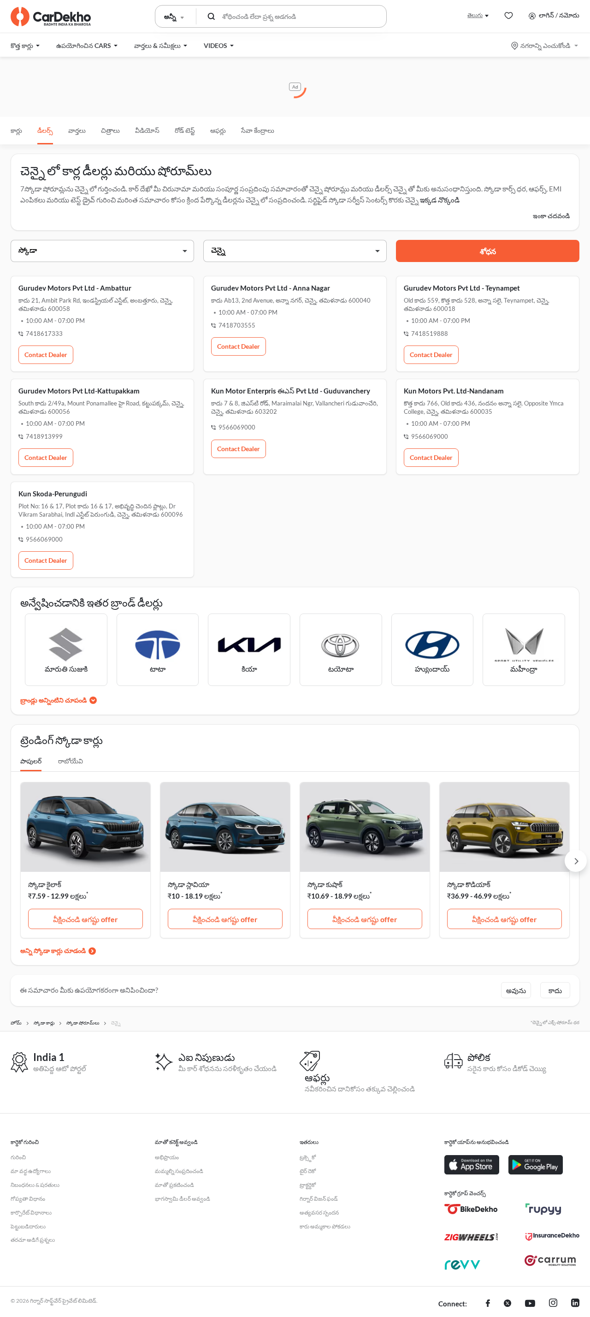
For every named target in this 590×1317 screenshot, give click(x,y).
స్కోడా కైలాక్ (44, 884)
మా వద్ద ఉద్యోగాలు (31, 1171)
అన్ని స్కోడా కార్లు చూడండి (53, 950)
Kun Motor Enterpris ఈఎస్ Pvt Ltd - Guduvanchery (290, 391)
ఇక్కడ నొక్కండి (440, 200)
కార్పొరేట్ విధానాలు (31, 1212)
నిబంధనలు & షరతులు (35, 1184)
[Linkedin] (575, 1304)
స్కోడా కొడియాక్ (468, 884)
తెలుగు (475, 15)
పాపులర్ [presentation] (30, 761)
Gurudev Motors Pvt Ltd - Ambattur (74, 288)
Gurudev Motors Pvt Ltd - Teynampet (462, 288)
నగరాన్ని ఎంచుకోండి (545, 45)
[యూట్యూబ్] (530, 1304)
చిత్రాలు (110, 130)
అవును (516, 990)
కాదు (555, 990)
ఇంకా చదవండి (551, 216)
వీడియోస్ (147, 130)
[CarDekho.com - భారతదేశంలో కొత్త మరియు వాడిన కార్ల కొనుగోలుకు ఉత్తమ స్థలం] (51, 16)
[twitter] (507, 1304)
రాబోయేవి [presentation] (70, 761)
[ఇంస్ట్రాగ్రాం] (553, 1304)
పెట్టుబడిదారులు (28, 1226)
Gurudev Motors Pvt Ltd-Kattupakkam (79, 391)
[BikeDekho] (471, 1209)
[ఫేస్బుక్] (488, 1304)
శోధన (488, 251)
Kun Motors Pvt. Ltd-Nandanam (454, 391)
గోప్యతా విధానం (28, 1198)
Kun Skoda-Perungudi (52, 493)
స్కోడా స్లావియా (188, 884)
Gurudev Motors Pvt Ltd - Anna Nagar (270, 288)
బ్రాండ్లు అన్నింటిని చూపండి (53, 700)
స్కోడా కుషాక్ (324, 884)
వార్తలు (77, 130)
